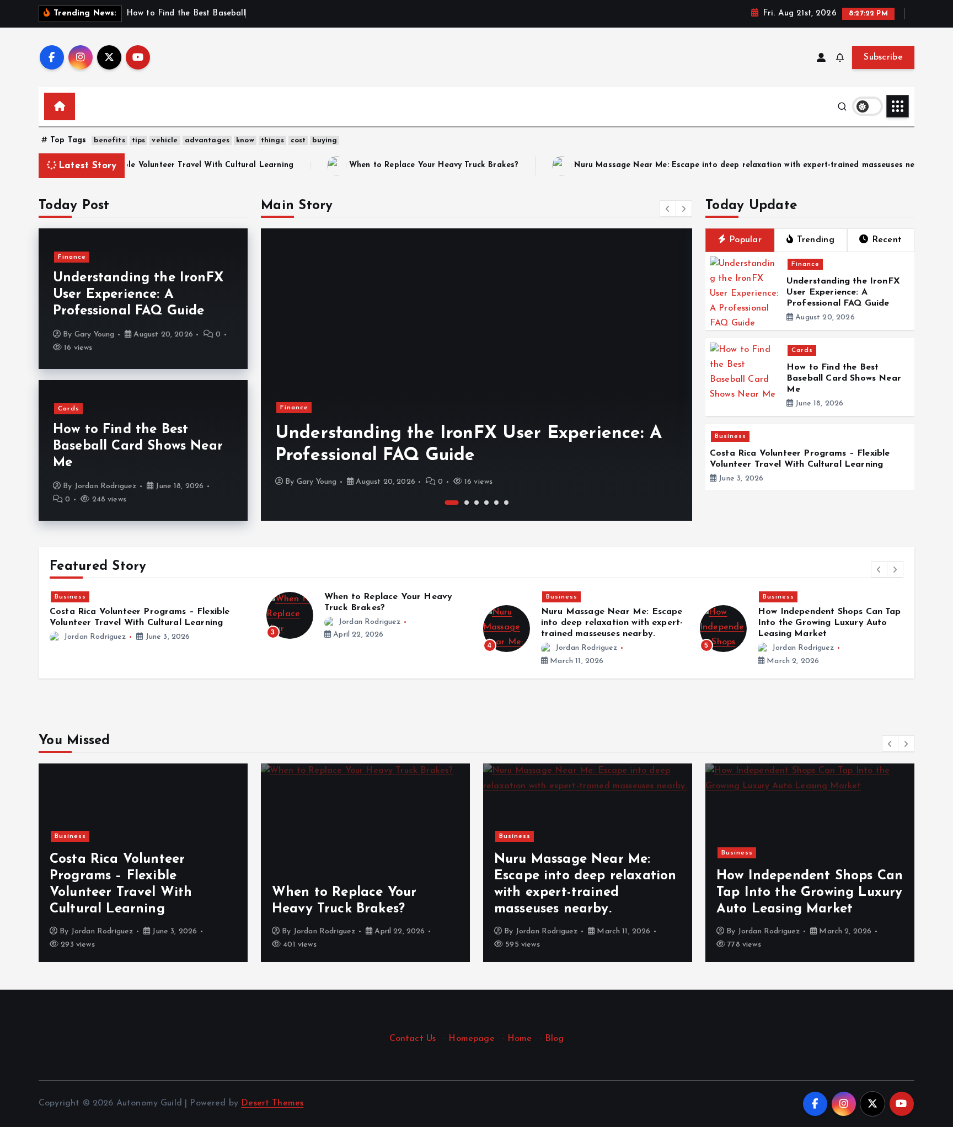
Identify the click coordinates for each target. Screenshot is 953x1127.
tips (139, 140)
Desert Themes (272, 1103)
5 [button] (496, 502)
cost (298, 140)
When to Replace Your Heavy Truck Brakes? (355, 165)
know (245, 140)
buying (324, 140)
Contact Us (412, 1038)
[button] (668, 208)
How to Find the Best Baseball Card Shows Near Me (138, 446)
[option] (476, 374)
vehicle (165, 140)
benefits (109, 140)
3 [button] (476, 502)
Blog (554, 1038)
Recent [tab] (887, 240)
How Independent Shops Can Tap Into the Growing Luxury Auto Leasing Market (829, 622)
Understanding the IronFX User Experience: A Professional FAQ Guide (138, 294)
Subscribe (883, 57)
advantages (207, 140)
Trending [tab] (815, 240)
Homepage (471, 1038)
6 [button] (506, 502)
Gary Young (94, 334)
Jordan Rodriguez (105, 486)
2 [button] (466, 502)
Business (730, 436)
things (272, 140)
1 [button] (452, 502)
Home (519, 1038)
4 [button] (486, 502)
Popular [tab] (745, 240)
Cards (68, 408)
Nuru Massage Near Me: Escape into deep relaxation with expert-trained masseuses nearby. (675, 165)
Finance (72, 257)
